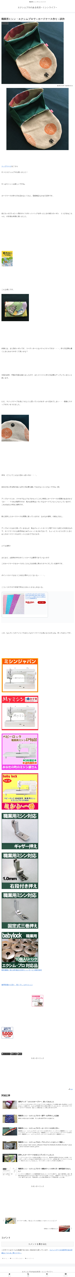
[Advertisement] (37, 1072)
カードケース (6, 1053)
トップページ (6, 166)
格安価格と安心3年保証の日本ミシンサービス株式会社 (21, 970)
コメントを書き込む (37, 1244)
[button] (69, 645)
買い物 (14, 1053)
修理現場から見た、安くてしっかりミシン (17, 985)
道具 (20, 1053)
